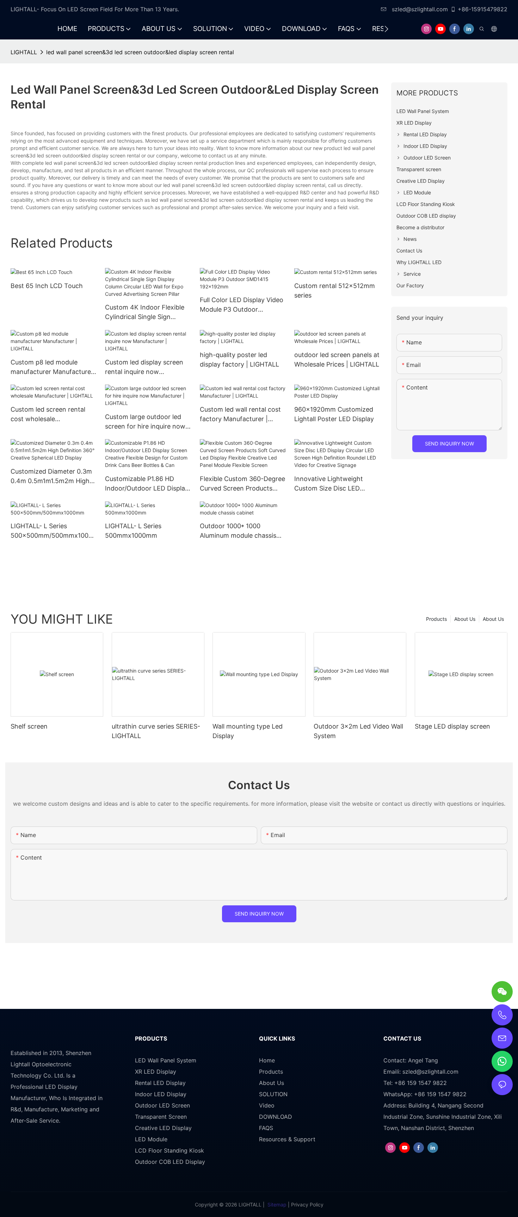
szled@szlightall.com (419, 9)
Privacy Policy (307, 1204)
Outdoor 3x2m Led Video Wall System (358, 731)
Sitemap (277, 1204)
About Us (493, 619)
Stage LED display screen (452, 726)
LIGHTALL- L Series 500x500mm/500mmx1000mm (51, 531)
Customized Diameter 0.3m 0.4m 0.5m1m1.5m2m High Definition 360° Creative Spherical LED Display (51, 477)
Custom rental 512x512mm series (334, 290)
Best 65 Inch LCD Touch (47, 285)
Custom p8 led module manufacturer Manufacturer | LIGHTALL (52, 367)
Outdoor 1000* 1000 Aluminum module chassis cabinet (238, 531)
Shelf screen (29, 726)
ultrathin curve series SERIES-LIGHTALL (156, 731)
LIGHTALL (24, 52)
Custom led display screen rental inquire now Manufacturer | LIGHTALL (144, 367)
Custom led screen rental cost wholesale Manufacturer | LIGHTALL (48, 415)
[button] (386, 29)
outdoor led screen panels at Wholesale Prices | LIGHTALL (337, 359)
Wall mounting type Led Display (247, 731)
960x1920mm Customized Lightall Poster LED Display (334, 414)
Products (436, 619)
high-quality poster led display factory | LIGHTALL (239, 359)
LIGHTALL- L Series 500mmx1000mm (133, 530)
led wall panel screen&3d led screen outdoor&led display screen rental (140, 52)
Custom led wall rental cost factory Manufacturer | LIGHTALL (240, 415)
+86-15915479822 (482, 9)
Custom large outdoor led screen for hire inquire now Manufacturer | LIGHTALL (145, 422)
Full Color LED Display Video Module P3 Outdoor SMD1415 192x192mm (241, 305)
